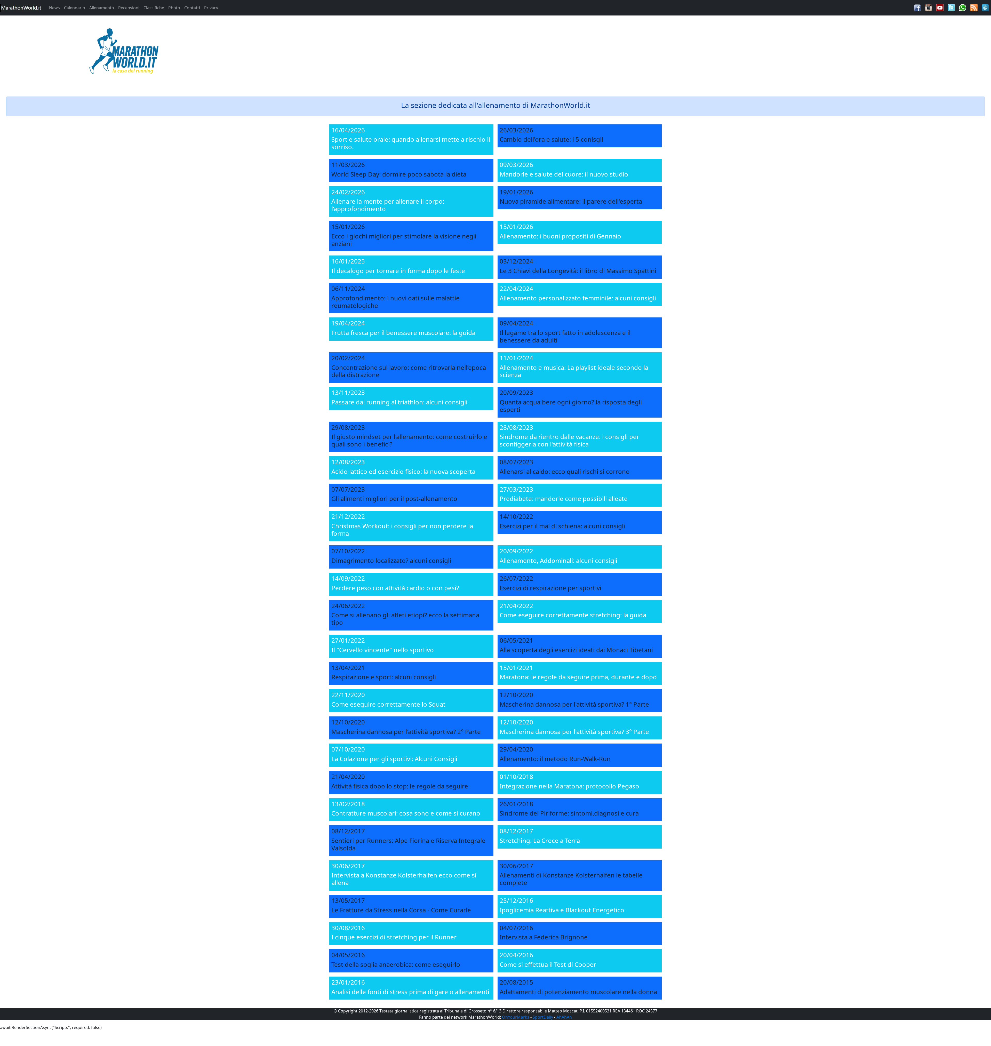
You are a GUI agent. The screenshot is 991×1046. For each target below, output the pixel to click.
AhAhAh (564, 1017)
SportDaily (543, 1017)
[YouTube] (940, 7)
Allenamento (101, 8)
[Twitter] (951, 7)
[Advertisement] (619, 53)
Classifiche (153, 8)
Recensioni (128, 8)
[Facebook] (917, 7)
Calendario (74, 8)
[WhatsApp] (962, 7)
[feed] (974, 7)
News (54, 8)
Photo (174, 8)
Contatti (192, 8)
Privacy (211, 8)
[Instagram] (928, 7)
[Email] (985, 7)
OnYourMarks (515, 1017)
